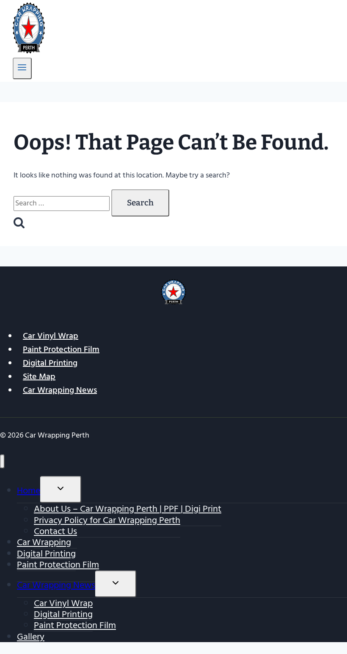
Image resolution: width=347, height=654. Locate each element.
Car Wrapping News (60, 390)
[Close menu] (2, 461)
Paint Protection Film (61, 349)
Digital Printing (50, 363)
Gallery (30, 636)
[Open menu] (22, 68)
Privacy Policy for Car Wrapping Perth (107, 520)
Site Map (39, 376)
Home (28, 490)
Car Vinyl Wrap (50, 336)
